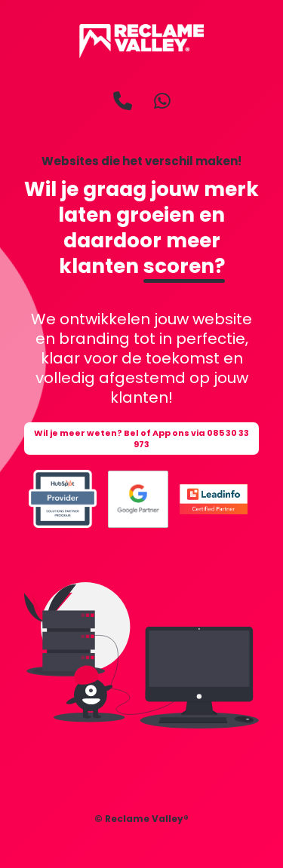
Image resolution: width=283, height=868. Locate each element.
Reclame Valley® (147, 818)
